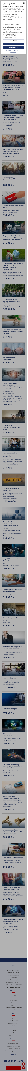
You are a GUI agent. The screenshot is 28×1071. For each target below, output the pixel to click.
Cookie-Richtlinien (17, 50)
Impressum (13, 52)
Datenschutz (8, 50)
